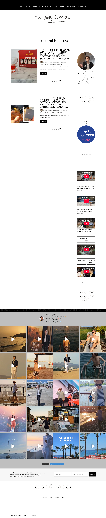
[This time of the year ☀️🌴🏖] (93, 446)
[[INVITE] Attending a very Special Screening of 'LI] (40, 339)
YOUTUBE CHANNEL (71, 6)
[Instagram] (88, 97)
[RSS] (92, 296)
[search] (85, 7)
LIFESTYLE (34, 6)
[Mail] (88, 101)
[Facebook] (50, 81)
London (47, 64)
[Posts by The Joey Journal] (41, 62)
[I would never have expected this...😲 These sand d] (13, 366)
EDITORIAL (62, 6)
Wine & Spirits (50, 47)
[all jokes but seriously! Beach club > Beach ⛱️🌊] (93, 339)
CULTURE (41, 6)
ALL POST (23, 2)
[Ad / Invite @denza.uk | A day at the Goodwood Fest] (66, 393)
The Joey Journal (48, 62)
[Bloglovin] (84, 101)
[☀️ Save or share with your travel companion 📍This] (13, 339)
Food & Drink (56, 47)
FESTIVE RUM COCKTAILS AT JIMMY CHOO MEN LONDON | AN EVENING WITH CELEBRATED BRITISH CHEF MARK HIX (54, 102)
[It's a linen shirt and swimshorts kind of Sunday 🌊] (13, 393)
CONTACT (14, 2)
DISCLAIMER (4, 2)
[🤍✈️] (93, 419)
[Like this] (59, 81)
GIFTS (56, 6)
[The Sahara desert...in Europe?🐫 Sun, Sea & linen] (66, 366)
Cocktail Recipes (43, 47)
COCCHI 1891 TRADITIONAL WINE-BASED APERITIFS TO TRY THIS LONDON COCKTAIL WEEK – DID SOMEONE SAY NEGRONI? (54, 54)
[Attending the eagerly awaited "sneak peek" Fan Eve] (13, 419)
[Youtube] (92, 97)
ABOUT (18, 2)
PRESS (9, 2)
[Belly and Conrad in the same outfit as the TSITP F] (40, 419)
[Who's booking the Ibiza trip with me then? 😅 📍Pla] (66, 446)
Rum (41, 95)
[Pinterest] (55, 81)
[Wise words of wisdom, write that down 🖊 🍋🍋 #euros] (66, 339)
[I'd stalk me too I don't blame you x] (40, 366)
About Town (52, 95)
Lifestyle (61, 47)
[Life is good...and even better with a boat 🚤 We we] (40, 446)
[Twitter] (52, 81)
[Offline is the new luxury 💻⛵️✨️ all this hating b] (93, 366)
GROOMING (27, 6)
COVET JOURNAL (49, 6)
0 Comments (64, 62)
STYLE (21, 6)
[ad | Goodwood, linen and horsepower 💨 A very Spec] (40, 393)
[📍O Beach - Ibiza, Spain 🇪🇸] (13, 446)
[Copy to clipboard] (57, 81)
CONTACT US (80, 6)
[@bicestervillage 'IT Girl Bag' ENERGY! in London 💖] (66, 419)
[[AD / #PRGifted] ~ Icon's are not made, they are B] (93, 393)
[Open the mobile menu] (102, 6)
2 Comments (64, 110)
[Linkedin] (84, 300)
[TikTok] (92, 101)
